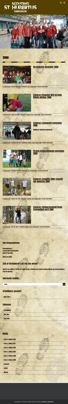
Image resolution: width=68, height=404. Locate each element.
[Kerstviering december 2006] (17, 75)
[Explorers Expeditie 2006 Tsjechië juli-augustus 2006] (17, 187)
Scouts (6, 368)
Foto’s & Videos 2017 (10, 343)
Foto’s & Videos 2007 (10, 352)
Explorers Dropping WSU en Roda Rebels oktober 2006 (47, 96)
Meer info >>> (7, 297)
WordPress (44, 402)
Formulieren (7, 310)
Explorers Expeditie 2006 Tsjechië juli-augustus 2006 (48, 180)
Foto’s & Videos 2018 (10, 339)
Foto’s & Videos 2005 (10, 360)
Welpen (6, 372)
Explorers (28, 114)
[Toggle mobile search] (61, 3)
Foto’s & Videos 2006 (31, 86)
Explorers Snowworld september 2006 (47, 124)
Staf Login (7, 318)
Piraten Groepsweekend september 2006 (48, 152)
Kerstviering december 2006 (45, 67)
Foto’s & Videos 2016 (10, 347)
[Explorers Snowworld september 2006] (17, 131)
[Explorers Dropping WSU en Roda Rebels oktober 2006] (17, 103)
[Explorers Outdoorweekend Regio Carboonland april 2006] (17, 215)
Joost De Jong (7, 86)
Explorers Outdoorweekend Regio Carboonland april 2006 (47, 208)
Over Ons (6, 314)
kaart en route (7, 257)
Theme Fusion (50, 402)
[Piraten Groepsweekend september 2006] (17, 159)
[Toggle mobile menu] (64, 3)
